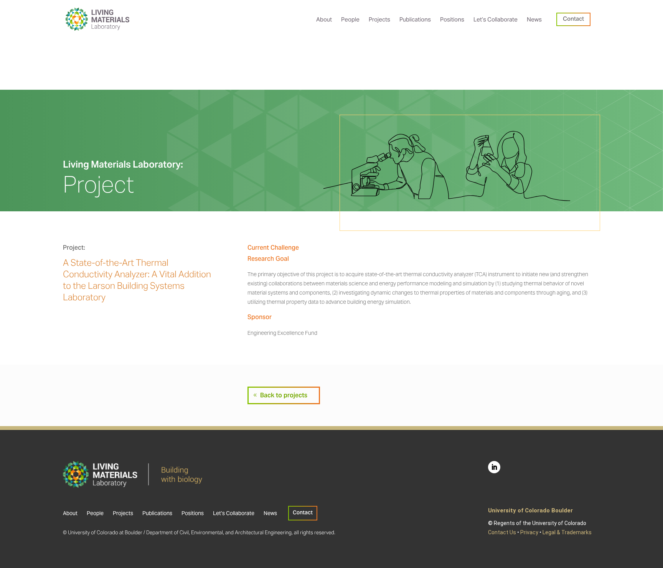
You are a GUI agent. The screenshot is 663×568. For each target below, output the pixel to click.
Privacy (529, 532)
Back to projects (283, 395)
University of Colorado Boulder (530, 510)
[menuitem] (324, 19)
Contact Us (502, 532)
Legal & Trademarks (567, 532)
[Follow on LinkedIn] (494, 467)
